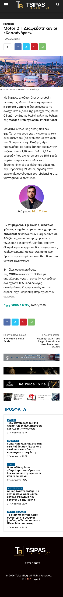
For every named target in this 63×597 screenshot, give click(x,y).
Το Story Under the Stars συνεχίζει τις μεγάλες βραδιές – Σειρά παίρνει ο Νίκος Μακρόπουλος (23, 519)
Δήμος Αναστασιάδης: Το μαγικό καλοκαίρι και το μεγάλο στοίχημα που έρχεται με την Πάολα (23, 495)
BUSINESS (9, 24)
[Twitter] (26, 46)
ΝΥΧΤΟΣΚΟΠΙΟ (15, 488)
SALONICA (13, 441)
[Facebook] (18, 46)
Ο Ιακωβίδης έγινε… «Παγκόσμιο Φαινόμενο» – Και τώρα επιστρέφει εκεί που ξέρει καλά (24, 472)
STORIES (12, 420)
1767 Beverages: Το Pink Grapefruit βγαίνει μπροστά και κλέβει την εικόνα (24, 425)
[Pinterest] (34, 46)
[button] (6, 4)
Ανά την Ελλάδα (17, 512)
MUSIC (11, 465)
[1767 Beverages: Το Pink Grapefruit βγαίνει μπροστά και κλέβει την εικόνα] (52, 425)
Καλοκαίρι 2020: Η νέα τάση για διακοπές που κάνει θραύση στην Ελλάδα (48, 343)
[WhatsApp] (42, 46)
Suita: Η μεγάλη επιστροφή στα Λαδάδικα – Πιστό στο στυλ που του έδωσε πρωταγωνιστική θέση (24, 448)
